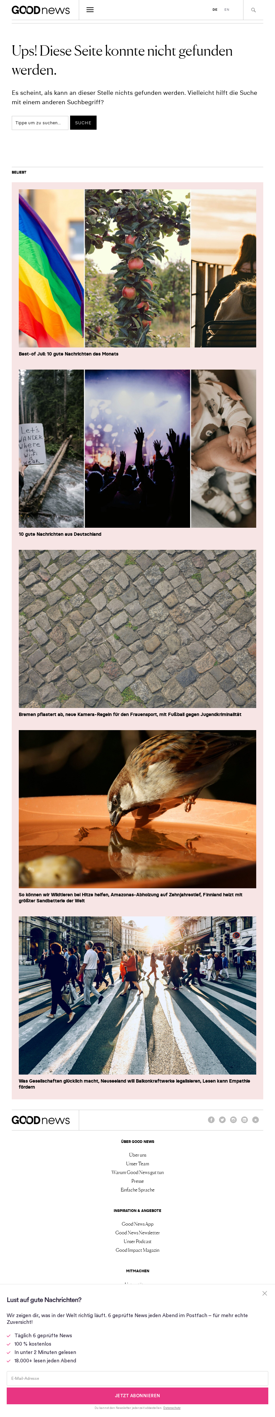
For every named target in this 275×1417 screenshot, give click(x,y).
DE (215, 9)
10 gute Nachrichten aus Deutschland (60, 534)
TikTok (255, 1122)
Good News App (138, 1223)
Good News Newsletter (137, 1232)
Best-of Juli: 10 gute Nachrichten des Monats (68, 354)
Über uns (137, 1154)
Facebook (211, 1122)
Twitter (222, 1122)
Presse (137, 1180)
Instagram (233, 1122)
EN (226, 9)
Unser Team (137, 1163)
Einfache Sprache (138, 1189)
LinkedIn (244, 1122)
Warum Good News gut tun (138, 1172)
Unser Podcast (138, 1241)
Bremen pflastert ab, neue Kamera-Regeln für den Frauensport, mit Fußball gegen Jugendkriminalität (130, 714)
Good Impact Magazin (137, 1249)
